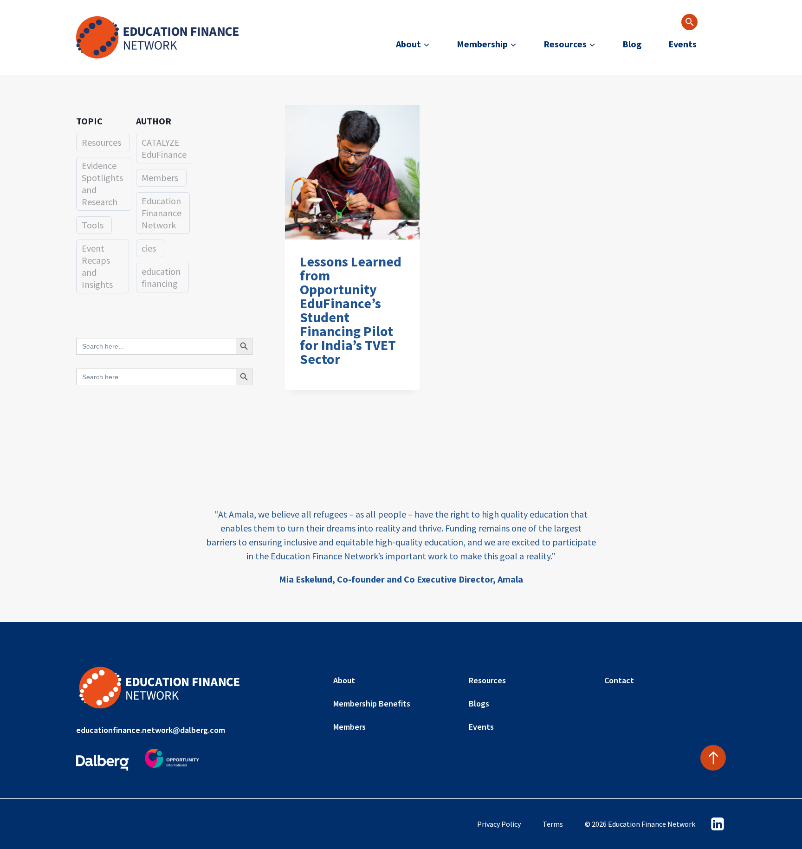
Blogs (479, 703)
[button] (689, 22)
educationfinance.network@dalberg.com (150, 730)
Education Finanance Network (161, 213)
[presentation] (352, 172)
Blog (632, 44)
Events (682, 44)
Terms (553, 824)
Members (160, 177)
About (344, 680)
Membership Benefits (371, 703)
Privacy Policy (499, 824)
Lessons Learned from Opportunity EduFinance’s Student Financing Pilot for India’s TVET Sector (350, 310)
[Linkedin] (717, 824)
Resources (101, 142)
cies (149, 248)
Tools (92, 225)
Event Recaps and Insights (97, 266)
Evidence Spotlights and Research (102, 183)
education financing (161, 277)
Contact (619, 680)
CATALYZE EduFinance (164, 148)
